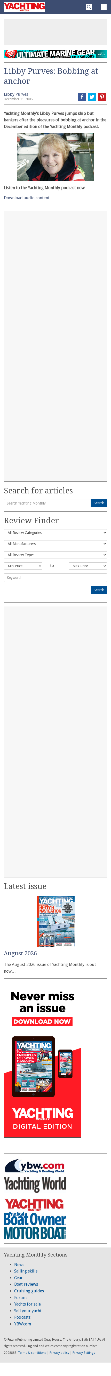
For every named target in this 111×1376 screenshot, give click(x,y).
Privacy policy (59, 1353)
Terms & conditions (32, 1353)
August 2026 (20, 953)
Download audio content (27, 197)
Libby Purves (16, 94)
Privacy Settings (84, 1353)
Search (99, 503)
